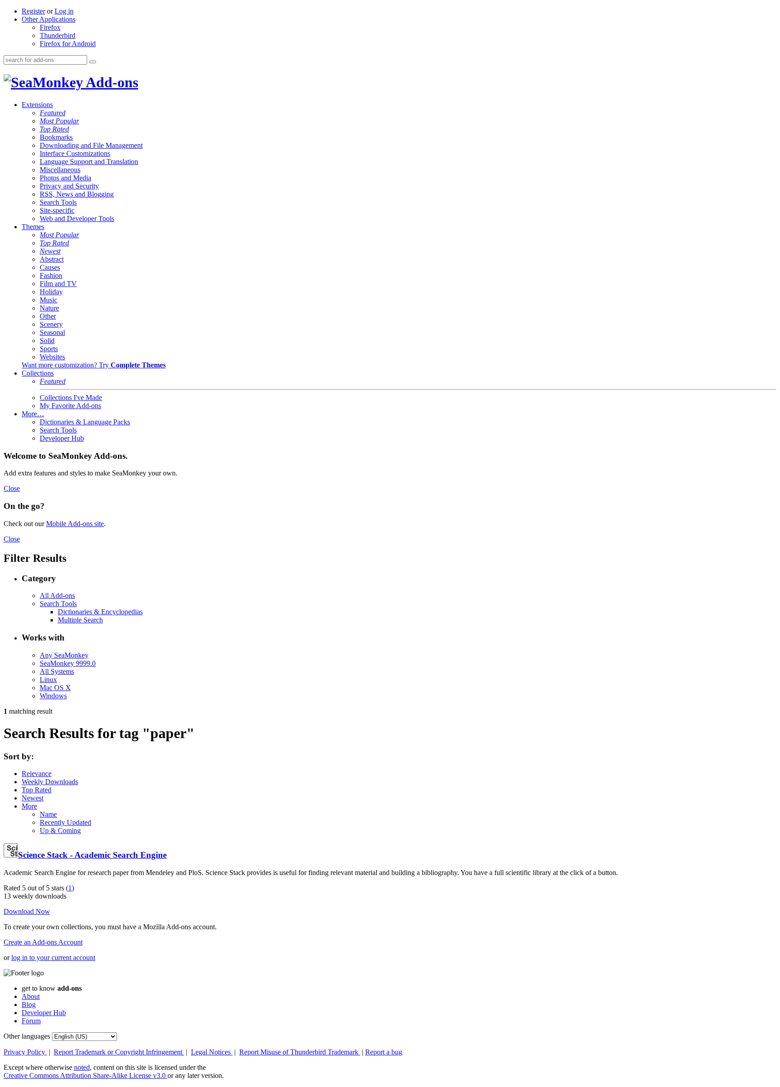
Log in (64, 11)
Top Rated (54, 129)
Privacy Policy (25, 1052)
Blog (29, 1004)
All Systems (57, 671)
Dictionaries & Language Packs (85, 422)
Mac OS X (55, 688)
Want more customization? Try (94, 365)
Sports (49, 349)
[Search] (92, 62)
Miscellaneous (60, 170)
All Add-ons (57, 595)
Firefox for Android (68, 43)
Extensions (37, 104)
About (31, 996)
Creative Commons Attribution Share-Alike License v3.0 (85, 1075)
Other (48, 316)
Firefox (50, 27)
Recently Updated (65, 822)
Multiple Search (80, 620)
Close (12, 488)
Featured (52, 113)
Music (48, 300)
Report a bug (383, 1052)
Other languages (27, 1036)
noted (82, 1067)
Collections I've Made (71, 397)
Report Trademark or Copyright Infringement (119, 1052)
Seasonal (52, 332)
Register (33, 11)
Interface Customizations (75, 153)
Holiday (51, 292)
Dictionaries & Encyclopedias (100, 612)
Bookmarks (56, 137)
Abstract (52, 259)
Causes (50, 267)
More (29, 806)
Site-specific (57, 210)
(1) (70, 888)
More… (33, 414)
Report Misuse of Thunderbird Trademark (299, 1052)
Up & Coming (60, 830)
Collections (38, 373)
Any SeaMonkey (64, 655)
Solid (47, 340)
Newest (50, 251)
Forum (31, 1021)
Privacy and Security (69, 186)
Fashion (51, 275)
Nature (49, 308)
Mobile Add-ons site (75, 523)
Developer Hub (62, 438)
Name (48, 814)
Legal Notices (211, 1052)
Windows (53, 696)
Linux (48, 679)
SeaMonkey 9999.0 (68, 663)
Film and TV (58, 283)
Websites (52, 357)
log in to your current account (53, 957)
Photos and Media (65, 178)
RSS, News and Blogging (77, 194)
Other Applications (48, 19)
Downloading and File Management (91, 145)
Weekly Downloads (50, 782)
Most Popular (59, 121)
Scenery (51, 324)
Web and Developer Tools (77, 218)
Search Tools (58, 202)
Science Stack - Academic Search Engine (92, 855)
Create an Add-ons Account (43, 942)
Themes (33, 227)
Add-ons (110, 82)
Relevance (36, 773)
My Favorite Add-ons (70, 405)
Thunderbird (57, 35)
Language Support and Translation (89, 161)
